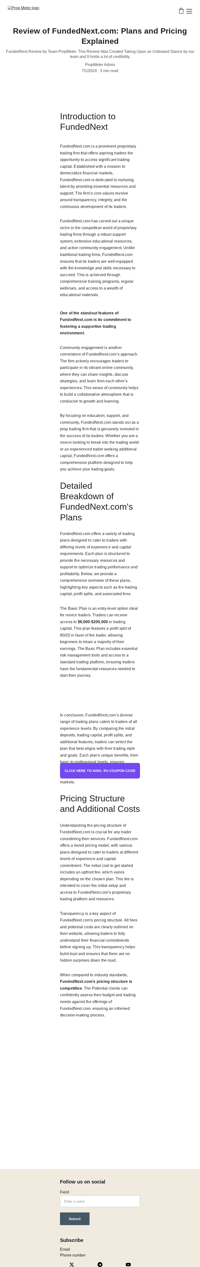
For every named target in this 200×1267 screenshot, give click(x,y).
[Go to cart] (181, 11)
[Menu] (189, 11)
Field (64, 1192)
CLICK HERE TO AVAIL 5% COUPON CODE (100, 771)
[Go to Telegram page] (102, 1264)
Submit (75, 1219)
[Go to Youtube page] (128, 1264)
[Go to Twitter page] (74, 1264)
